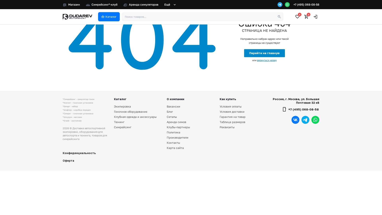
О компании (175, 99)
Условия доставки (232, 111)
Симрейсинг (122, 127)
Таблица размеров (232, 122)
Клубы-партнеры (178, 127)
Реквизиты (227, 127)
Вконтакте (295, 120)
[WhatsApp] (287, 4)
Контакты (173, 142)
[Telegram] (280, 4)
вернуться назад (267, 60)
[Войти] (315, 17)
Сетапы (172, 116)
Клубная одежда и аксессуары (135, 116)
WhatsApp (315, 120)
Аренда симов (176, 122)
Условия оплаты (231, 106)
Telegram (305, 120)
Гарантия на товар (233, 116)
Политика (173, 132)
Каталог (120, 99)
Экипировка (122, 106)
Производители (177, 137)
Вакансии (173, 106)
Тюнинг (119, 122)
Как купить (228, 99)
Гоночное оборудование (130, 111)
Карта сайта (175, 148)
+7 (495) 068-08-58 (306, 4)
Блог (170, 111)
